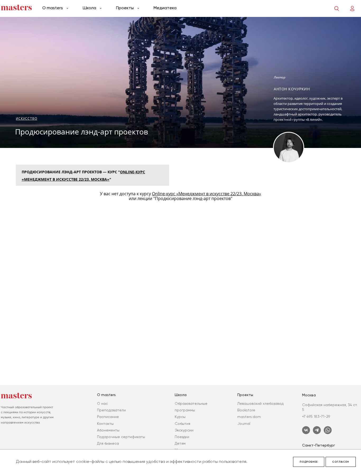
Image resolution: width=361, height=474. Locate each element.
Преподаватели (111, 410)
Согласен (340, 461)
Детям (180, 443)
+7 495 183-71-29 (316, 416)
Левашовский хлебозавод (260, 403)
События (182, 423)
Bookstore (246, 410)
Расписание (108, 417)
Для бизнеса (108, 443)
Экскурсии (184, 430)
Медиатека (165, 7)
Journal (243, 423)
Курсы (180, 417)
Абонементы (108, 430)
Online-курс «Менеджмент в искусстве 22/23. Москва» (206, 194)
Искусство (26, 118)
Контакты (105, 423)
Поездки (182, 437)
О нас (102, 403)
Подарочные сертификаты (121, 437)
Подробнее (309, 461)
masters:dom (249, 417)
